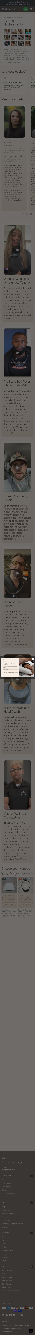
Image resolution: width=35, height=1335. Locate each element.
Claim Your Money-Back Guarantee (10, 672)
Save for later (10, 675)
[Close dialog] (3, 659)
